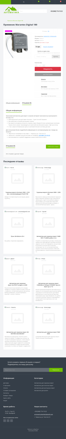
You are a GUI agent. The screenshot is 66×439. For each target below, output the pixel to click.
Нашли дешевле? (48, 47)
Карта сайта (7, 398)
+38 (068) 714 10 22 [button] (40, 411)
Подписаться (56, 370)
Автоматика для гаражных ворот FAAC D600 (48, 333)
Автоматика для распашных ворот (44, 388)
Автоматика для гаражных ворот (44, 383)
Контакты (6, 393)
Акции (5, 400)
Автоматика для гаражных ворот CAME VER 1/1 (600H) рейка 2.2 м (48, 237)
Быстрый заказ (48, 74)
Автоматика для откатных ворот (43, 385)
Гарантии (44, 94)
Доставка (44, 86)
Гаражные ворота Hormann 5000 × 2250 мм (48, 193)
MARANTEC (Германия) (50, 36)
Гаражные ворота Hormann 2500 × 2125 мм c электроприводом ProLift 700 (18, 193)
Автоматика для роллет (41, 390)
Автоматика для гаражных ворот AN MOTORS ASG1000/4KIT (17, 333)
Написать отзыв (53, 147)
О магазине (6, 385)
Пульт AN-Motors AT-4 (17, 236)
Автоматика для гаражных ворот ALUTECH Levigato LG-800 (17, 284)
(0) (48, 31)
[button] (27, 6)
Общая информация (13, 103)
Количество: (38, 63)
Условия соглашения (9, 390)
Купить (56, 56)
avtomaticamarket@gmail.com (43, 414)
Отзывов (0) (26, 103)
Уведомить (47, 69)
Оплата (43, 79)
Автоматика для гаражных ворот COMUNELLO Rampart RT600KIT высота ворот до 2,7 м (48, 285)
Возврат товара (8, 395)
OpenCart (36, 429)
